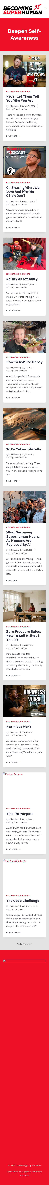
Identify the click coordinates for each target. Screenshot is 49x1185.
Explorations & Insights (18, 91)
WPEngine (24, 1171)
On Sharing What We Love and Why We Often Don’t (22, 192)
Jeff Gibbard (14, 106)
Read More (13, 136)
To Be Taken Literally (23, 449)
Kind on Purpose (20, 814)
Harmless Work (18, 727)
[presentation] (24, 71)
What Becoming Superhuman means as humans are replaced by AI (22, 538)
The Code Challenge (22, 901)
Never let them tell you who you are (22, 99)
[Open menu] (45, 9)
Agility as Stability (22, 279)
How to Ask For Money (24, 362)
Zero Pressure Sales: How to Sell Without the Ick (23, 636)
